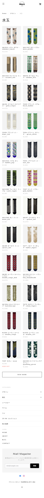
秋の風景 (5, 424)
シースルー (6, 403)
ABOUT (5, 436)
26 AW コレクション (9, 418)
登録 (34, 466)
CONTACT (6, 443)
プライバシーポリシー (15, 482)
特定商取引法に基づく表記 (28, 482)
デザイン (13, 13)
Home (4, 13)
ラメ (3, 413)
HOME (4, 432)
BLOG (4, 440)
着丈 (3, 397)
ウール (4, 408)
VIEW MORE (22, 374)
